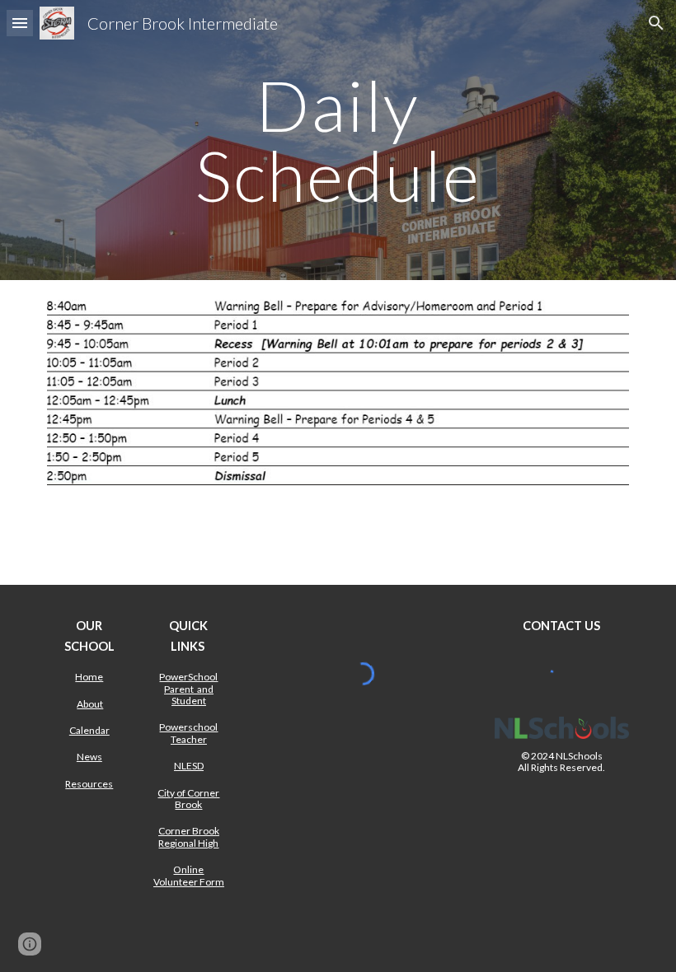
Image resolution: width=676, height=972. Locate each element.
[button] (20, 22)
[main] (338, 140)
